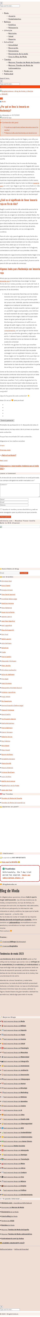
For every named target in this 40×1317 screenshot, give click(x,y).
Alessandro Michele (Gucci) (11, 688)
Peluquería (13, 28)
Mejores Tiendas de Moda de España (24, 62)
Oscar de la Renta (7, 612)
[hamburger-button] (1, 9)
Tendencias (7, 1221)
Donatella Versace (8, 759)
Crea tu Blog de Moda (18, 57)
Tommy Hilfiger (7, 754)
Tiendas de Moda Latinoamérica (13, 803)
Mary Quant (5, 750)
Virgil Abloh (5, 697)
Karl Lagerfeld (6, 625)
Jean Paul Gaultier (8, 621)
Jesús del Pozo (6, 790)
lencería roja (4, 281)
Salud (11, 36)
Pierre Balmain (6, 728)
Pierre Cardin (6, 657)
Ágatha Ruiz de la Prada (10, 785)
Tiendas (7, 59)
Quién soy (8, 71)
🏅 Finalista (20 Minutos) (13, 942)
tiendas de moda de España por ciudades (15, 920)
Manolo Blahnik (7, 768)
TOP (1, 99)
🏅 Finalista (9, 946)
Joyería (12, 16)
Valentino (4, 648)
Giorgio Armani (7, 590)
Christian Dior (6, 581)
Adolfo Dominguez (8, 781)
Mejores (15, 1230)
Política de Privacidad (21, 1249)
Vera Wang (5, 745)
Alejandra (5, 115)
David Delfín (6, 714)
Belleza (7, 22)
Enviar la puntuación (7, 420)
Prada (3, 652)
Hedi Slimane (6, 683)
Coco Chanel (5, 585)
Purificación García (8, 719)
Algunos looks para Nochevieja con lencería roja (21, 133)
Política (23, 1190)
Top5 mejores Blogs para (17, 1141)
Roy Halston (5, 741)
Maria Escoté (6, 763)
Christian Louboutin (8, 670)
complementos (9, 331)
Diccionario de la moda (18, 54)
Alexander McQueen (8, 661)
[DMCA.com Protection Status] (20, 1302)
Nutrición (13, 33)
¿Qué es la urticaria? (8, 455)
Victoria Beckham (8, 772)
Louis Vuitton (6, 777)
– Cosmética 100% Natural (16, 1203)
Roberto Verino (6, 737)
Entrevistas (14, 51)
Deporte (12, 39)
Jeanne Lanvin (6, 617)
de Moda (9, 1216)
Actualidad (13, 45)
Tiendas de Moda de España (11, 798)
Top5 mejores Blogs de (14, 1021)
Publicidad (8, 74)
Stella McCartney (7, 723)
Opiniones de (12, 1207)
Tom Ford (4, 634)
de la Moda (9, 1212)
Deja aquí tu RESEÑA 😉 (11, 862)
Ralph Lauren (6, 639)
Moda (6, 13)
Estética (12, 25)
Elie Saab (4, 679)
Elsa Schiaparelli (7, 630)
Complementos (15, 19)
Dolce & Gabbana (7, 674)
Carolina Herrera (7, 603)
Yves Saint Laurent (8, 594)
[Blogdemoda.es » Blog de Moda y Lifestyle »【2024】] (20, 94)
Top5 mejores (14, 1146)
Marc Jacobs (6, 665)
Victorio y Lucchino (8, 692)
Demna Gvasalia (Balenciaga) (12, 705)
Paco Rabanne (6, 608)
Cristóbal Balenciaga (9, 599)
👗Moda (3, 101)
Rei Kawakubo (6, 701)
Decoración (13, 48)
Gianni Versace (6, 732)
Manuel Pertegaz (7, 710)
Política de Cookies (6, 1249)
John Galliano (6, 643)
